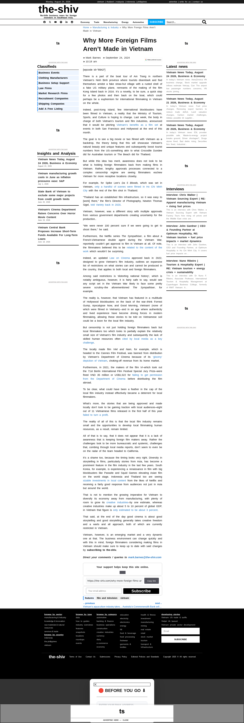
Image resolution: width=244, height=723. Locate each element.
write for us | (186, 2)
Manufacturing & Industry (106, 27)
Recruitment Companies (53, 98)
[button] (122, 684)
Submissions (105, 657)
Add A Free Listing (51, 108)
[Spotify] (61, 22)
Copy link (151, 581)
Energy (125, 22)
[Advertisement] (137, 10)
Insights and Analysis (56, 153)
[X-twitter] (50, 22)
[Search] (204, 22)
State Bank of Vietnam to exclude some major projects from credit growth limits (56, 195)
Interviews (175, 189)
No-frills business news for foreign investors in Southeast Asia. (58, 16)
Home (86, 27)
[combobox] (184, 22)
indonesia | (131, 2)
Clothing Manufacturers (53, 77)
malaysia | (121, 2)
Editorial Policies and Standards (145, 657)
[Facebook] (44, 22)
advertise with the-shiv (58, 62)
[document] (122, 701)
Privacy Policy (121, 657)
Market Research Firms (53, 93)
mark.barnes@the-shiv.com (144, 557)
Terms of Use (75, 657)
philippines (142, 2)
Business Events (49, 72)
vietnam (124, 598)
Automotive (138, 22)
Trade (96, 22)
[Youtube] (55, 22)
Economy (85, 22)
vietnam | (101, 2)
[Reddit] (72, 22)
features (89, 598)
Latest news (177, 66)
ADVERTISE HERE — (112, 720)
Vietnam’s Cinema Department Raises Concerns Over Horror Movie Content (57, 213)
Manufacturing (111, 22)
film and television (107, 598)
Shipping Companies (51, 103)
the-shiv (58, 9)
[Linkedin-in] (66, 22)
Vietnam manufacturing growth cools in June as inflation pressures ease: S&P (57, 177)
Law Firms (45, 88)
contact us (198, 2)
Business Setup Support (54, 83)
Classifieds (46, 66)
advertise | (174, 2)
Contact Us (90, 657)
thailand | (111, 2)
